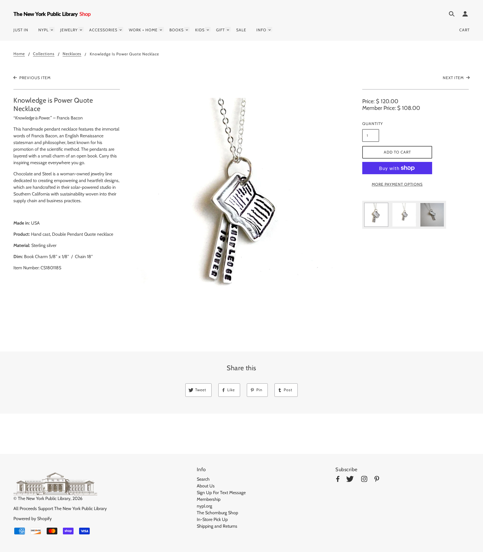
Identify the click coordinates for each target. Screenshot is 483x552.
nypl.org (204, 506)
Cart (464, 29)
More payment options (397, 184)
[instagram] (364, 480)
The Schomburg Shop (217, 512)
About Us (206, 486)
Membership (209, 499)
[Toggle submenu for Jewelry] (81, 29)
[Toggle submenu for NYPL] (52, 29)
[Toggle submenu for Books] (187, 29)
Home (19, 54)
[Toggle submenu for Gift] (228, 29)
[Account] (465, 15)
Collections (44, 54)
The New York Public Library (44, 498)
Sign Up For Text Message (221, 492)
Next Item (454, 77)
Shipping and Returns (217, 526)
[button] (241, 210)
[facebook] (337, 480)
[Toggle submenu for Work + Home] (161, 29)
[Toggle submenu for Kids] (207, 29)
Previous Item (34, 77)
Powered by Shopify (32, 518)
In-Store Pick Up (212, 519)
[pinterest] (377, 480)
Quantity (370, 123)
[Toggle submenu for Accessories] (120, 29)
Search (203, 479)
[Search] (451, 15)
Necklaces (72, 54)
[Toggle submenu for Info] (269, 29)
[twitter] (349, 480)
